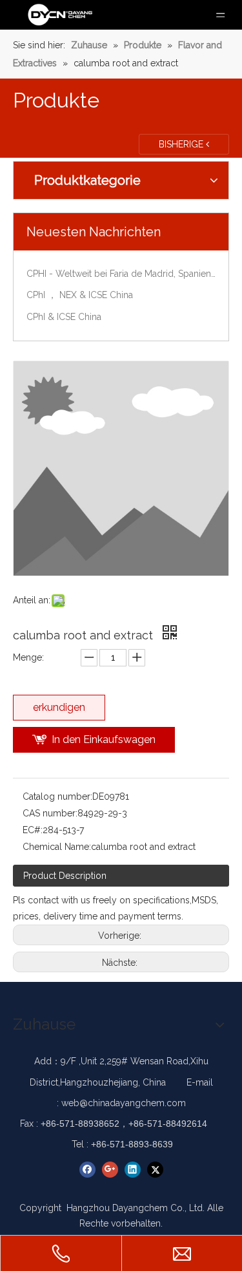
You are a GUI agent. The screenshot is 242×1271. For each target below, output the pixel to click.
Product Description (64, 876)
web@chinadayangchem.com (123, 1103)
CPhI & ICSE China (63, 317)
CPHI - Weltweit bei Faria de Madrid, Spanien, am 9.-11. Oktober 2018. (121, 273)
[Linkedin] (133, 1170)
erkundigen (59, 707)
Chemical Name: (57, 847)
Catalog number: (57, 796)
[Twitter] (155, 1170)
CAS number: (50, 813)
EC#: (33, 830)
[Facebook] (87, 1170)
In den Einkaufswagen (104, 739)
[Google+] (110, 1170)
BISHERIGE (182, 144)
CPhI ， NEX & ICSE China (79, 295)
